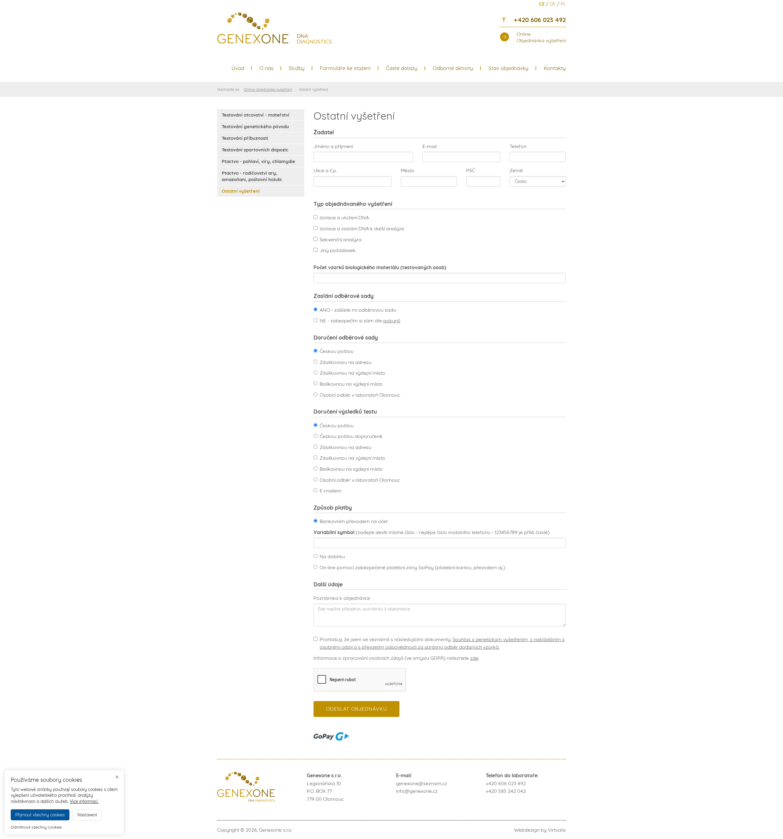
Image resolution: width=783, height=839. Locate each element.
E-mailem (330, 491)
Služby (297, 68)
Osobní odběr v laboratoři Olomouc (360, 395)
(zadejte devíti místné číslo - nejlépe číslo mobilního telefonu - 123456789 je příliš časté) (432, 532)
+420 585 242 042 (506, 791)
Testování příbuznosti (245, 138)
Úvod (238, 68)
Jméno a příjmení (333, 146)
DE (553, 4)
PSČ (470, 170)
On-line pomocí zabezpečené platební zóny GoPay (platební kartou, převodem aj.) (412, 567)
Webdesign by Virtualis (540, 830)
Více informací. (84, 801)
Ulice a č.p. (325, 170)
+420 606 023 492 (534, 20)
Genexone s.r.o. (275, 830)
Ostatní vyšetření (241, 191)
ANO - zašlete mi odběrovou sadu (358, 310)
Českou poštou (337, 351)
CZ (542, 4)
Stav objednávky (508, 68)
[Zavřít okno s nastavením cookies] (117, 777)
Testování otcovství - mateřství (255, 115)
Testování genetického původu (255, 126)
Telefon (518, 146)
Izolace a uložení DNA (344, 217)
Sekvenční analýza (341, 239)
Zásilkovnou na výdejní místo (352, 373)
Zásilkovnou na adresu (345, 362)
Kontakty (555, 68)
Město (407, 170)
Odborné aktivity (453, 68)
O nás (266, 68)
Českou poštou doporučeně (351, 436)
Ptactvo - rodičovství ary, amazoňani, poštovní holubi (252, 176)
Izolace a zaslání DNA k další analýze (362, 228)
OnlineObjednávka (541, 37)
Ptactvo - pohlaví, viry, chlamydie (258, 161)
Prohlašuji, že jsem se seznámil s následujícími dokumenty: (442, 643)
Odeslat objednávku (356, 709)
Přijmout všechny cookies (40, 815)
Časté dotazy (401, 68)
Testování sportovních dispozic (255, 150)
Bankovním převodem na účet (354, 521)
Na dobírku (332, 556)
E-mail (429, 146)
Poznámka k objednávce (342, 598)
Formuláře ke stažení (345, 68)
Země (516, 170)
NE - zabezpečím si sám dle (360, 320)
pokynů (391, 320)
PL (563, 4)
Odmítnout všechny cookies (36, 827)
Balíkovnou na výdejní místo (351, 384)
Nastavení (87, 815)
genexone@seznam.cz (421, 783)
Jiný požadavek (338, 250)
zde (474, 658)
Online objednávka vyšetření (268, 89)
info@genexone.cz (417, 791)
